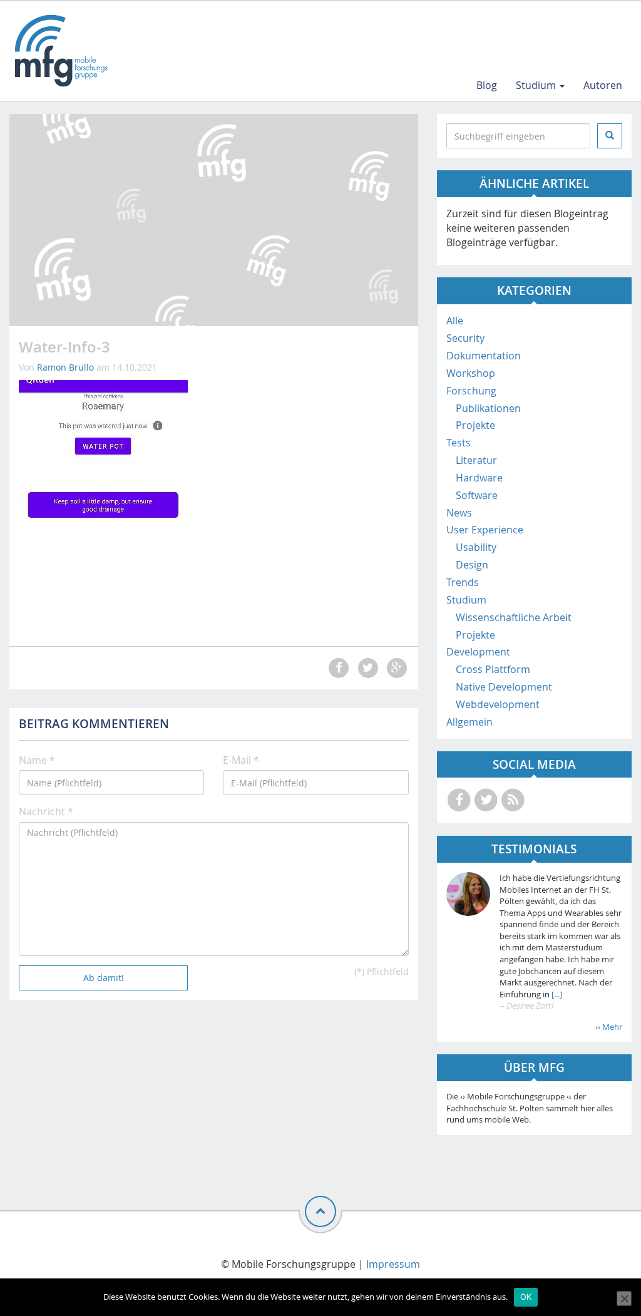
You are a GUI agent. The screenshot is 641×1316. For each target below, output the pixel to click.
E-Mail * (241, 760)
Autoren (602, 85)
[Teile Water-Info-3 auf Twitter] (366, 667)
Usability (476, 547)
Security (465, 338)
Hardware (479, 478)
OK (526, 1297)
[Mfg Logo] (60, 51)
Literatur (476, 460)
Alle (454, 320)
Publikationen (488, 408)
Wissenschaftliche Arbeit (514, 617)
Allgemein (469, 722)
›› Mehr (608, 1026)
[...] (556, 994)
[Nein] (624, 1298)
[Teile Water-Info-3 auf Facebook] (337, 667)
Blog (486, 85)
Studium (537, 85)
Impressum (393, 1264)
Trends (462, 582)
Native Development (504, 687)
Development (478, 652)
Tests (458, 443)
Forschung (471, 391)
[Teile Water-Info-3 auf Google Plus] (395, 667)
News (459, 513)
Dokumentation (483, 355)
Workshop (470, 373)
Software (477, 495)
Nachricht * (46, 811)
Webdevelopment (498, 704)
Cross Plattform (493, 669)
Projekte (475, 425)
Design (472, 565)
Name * (37, 760)
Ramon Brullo (65, 367)
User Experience (484, 530)
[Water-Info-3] (103, 504)
